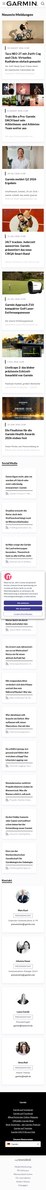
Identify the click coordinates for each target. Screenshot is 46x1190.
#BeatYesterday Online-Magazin (23, 1117)
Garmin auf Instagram (23, 1109)
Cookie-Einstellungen (23, 614)
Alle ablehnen (23, 603)
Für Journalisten (23, 1178)
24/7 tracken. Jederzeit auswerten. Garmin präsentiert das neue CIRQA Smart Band (20, 247)
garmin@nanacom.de (23, 1025)
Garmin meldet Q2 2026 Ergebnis (20, 181)
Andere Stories (23, 1181)
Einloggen (23, 1185)
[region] (23, 595)
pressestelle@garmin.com (23, 924)
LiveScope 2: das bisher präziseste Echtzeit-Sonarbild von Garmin (20, 371)
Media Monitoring (23, 1166)
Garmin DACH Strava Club (23, 1132)
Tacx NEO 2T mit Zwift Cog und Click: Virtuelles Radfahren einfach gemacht (23, 57)
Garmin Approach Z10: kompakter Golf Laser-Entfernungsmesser (19, 308)
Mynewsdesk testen (23, 1174)
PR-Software (23, 1170)
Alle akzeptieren (23, 608)
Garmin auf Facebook (23, 1113)
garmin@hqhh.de (23, 1076)
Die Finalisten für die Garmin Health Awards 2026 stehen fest (20, 434)
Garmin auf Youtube (23, 1128)
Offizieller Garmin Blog (23, 1121)
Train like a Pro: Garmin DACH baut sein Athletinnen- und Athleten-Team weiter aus (22, 122)
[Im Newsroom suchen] (43, 3)
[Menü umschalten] (4, 4)
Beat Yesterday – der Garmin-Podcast (23, 1124)
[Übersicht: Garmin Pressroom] (22, 3)
